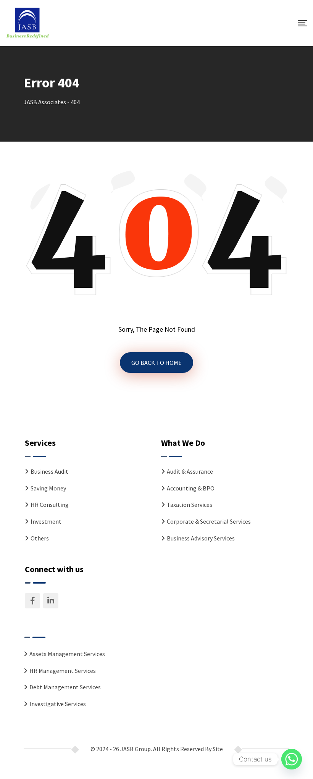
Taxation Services (189, 504)
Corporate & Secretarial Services (209, 521)
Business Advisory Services (201, 538)
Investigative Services (57, 704)
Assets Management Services (67, 654)
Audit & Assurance (190, 471)
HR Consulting (50, 504)
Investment (46, 521)
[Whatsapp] (291, 759)
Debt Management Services (65, 687)
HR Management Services (62, 670)
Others (40, 538)
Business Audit (49, 471)
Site (218, 749)
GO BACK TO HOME (156, 362)
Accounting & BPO (191, 488)
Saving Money (48, 488)
